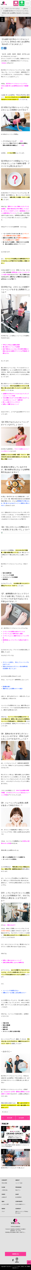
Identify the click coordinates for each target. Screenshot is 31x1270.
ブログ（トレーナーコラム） (12, 8)
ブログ (3, 1211)
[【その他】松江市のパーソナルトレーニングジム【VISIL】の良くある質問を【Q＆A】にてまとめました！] (23, 1118)
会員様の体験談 (5, 930)
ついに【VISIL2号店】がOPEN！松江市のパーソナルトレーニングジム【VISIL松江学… (15, 1145)
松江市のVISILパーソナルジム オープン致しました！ (13, 1167)
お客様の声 (4, 1197)
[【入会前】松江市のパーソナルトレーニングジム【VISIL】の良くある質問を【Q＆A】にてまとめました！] (8, 1118)
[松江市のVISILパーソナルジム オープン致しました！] (15, 1157)
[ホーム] (2, 8)
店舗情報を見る (15, 1254)
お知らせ (6, 1112)
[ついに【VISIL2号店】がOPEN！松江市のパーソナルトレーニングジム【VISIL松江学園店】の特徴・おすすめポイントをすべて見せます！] (15, 1134)
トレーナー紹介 (18, 1183)
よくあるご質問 (5, 1204)
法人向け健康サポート (20, 1204)
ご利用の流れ (5, 1190)
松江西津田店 (18, 1197)
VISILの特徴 (4, 1183)
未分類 (27, 1127)
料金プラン (17, 1190)
